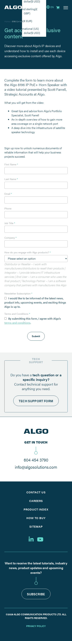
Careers (36, 501)
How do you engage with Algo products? (27, 252)
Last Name (11, 179)
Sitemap (36, 526)
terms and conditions (17, 323)
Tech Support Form (36, 401)
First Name (11, 164)
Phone (7, 208)
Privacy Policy (36, 626)
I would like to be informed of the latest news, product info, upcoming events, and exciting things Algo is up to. (35, 302)
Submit (36, 336)
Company (10, 237)
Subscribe (36, 594)
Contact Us (36, 492)
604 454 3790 (36, 460)
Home (7, 21)
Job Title (9, 223)
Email (8, 193)
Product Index (36, 509)
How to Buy (36, 518)
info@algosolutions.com (36, 467)
